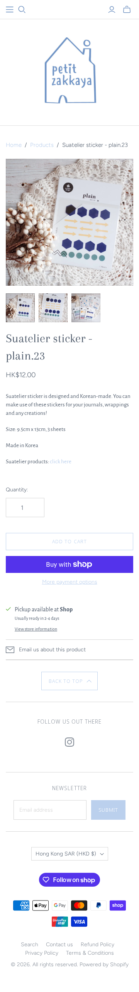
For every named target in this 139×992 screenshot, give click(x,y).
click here (60, 461)
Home (14, 144)
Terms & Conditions (90, 953)
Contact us (59, 944)
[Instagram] (69, 742)
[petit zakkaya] (69, 70)
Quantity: (17, 489)
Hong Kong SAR (66, 854)
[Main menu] (10, 9)
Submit (108, 809)
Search (29, 944)
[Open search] (22, 9)
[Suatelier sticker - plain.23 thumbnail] (20, 307)
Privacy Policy (41, 953)
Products (42, 144)
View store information (36, 629)
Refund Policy (97, 944)
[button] (69, 681)
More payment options (69, 582)
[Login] (112, 9)
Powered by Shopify (104, 964)
